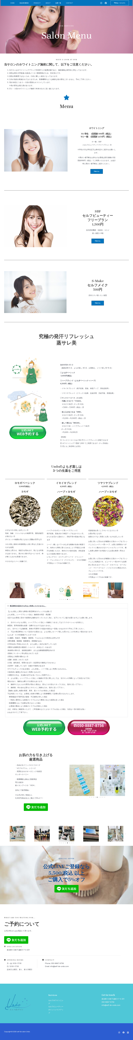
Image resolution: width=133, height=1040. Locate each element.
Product (37, 3)
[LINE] (128, 1032)
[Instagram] (101, 3)
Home (12, 3)
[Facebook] (106, 3)
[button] (120, 3)
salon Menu (24, 3)
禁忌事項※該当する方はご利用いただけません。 (28, 606)
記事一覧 (58, 3)
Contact (69, 3)
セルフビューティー (55, 1006)
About (48, 3)
